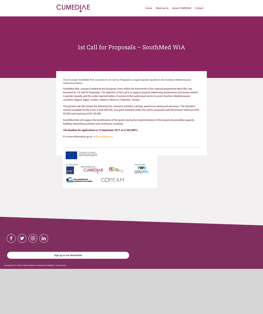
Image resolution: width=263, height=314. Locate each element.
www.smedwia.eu (103, 136)
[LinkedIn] (43, 238)
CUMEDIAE (50, 265)
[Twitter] (22, 238)
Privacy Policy (60, 265)
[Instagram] (32, 238)
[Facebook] (11, 238)
